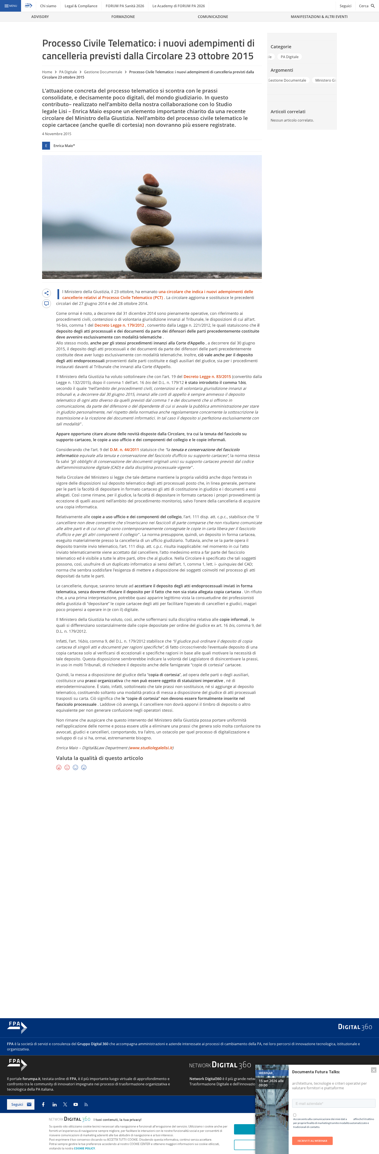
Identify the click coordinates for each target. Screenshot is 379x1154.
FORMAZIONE (123, 16)
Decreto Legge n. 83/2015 (208, 376)
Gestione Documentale (103, 72)
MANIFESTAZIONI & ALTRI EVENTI (319, 16)
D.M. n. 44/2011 (125, 449)
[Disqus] (189, 838)
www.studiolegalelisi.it (150, 747)
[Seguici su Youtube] (75, 1104)
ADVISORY (40, 16)
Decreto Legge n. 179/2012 (120, 325)
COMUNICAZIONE (213, 16)
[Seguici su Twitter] (65, 1104)
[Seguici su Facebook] (43, 1104)
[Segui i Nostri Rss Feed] (86, 1104)
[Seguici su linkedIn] (54, 1104)
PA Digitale (68, 72)
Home (47, 72)
